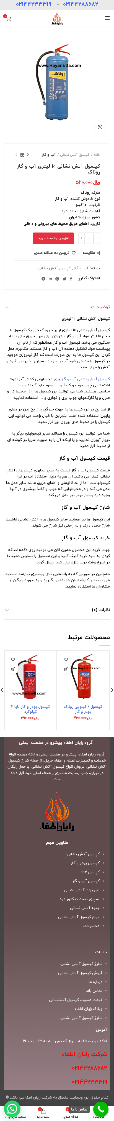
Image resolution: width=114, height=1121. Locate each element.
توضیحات (100, 307)
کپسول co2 (90, 872)
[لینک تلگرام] (43, 278)
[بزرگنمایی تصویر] (100, 127)
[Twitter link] (64, 278)
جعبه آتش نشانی (85, 908)
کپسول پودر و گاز (85, 863)
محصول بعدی (16, 155)
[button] (66, 669)
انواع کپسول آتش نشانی (79, 917)
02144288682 (80, 4)
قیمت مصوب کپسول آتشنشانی (75, 1000)
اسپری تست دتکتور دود (79, 899)
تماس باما (94, 991)
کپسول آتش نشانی (74, 154)
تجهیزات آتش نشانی (82, 890)
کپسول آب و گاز (86, 881)
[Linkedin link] (50, 278)
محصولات (91, 926)
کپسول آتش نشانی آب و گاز (85, 379)
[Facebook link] (71, 278)
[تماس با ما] (100, 1109)
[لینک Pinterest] (57, 278)
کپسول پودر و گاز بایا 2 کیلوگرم (30, 709)
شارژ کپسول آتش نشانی (81, 1018)
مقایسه (88, 253)
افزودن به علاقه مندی (52, 253)
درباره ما (95, 982)
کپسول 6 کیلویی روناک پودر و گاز (83, 709)
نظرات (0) (101, 610)
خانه (97, 154)
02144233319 (33, 4)
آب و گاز (49, 154)
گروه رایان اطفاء (92, 754)
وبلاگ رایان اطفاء (88, 1009)
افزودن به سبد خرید (53, 238)
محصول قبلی (27, 155)
